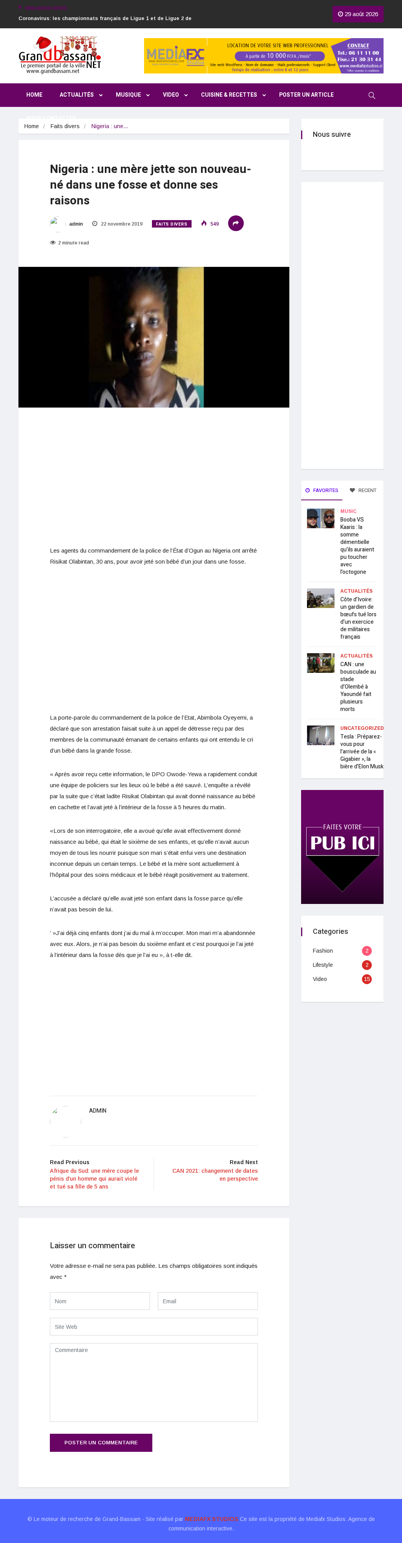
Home (34, 95)
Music (348, 511)
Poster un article (306, 95)
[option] (111, 23)
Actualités (77, 95)
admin (75, 224)
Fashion (323, 951)
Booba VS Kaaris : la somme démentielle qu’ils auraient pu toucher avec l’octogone (357, 546)
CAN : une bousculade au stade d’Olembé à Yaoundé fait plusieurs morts (358, 686)
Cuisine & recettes (229, 95)
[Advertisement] (154, 477)
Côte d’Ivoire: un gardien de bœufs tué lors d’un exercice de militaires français (358, 618)
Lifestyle (323, 965)
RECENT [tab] (366, 490)
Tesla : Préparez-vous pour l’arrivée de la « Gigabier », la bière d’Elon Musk (362, 752)
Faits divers (65, 126)
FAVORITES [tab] (325, 490)
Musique (128, 95)
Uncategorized (362, 728)
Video (171, 95)
